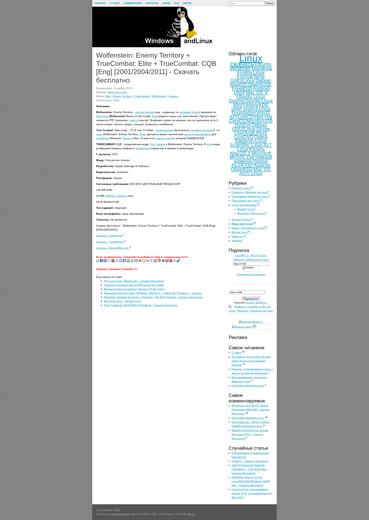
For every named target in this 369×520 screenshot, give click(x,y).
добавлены (143, 148)
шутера (207, 130)
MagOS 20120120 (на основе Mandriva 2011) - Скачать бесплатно (250, 434)
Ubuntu (262, 64)
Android (261, 88)
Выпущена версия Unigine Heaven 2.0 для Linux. (134, 289)
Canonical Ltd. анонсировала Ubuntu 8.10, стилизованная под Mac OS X (252, 493)
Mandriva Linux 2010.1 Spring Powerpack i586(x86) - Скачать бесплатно (251, 409)
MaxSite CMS (120, 514)
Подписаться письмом (251, 274)
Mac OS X (257, 92)
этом (210, 144)
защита (160, 138)
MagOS (238, 84)
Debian (263, 80)
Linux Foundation (251, 110)
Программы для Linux (247, 200)
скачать (242, 63)
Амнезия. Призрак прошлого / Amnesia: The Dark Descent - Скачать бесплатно (153, 297)
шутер (188, 134)
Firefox (244, 72)
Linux (250, 58)
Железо (237, 240)
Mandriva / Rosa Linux (252, 213)
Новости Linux (243, 188)
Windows (240, 68)
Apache (262, 165)
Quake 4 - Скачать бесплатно (250, 461)
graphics (121, 195)
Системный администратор (253, 159)
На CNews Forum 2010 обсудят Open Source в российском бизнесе (251, 360)
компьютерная (144, 112)
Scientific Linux (246, 145)
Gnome (236, 100)
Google (253, 100)
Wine (259, 76)
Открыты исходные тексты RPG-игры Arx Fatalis (134, 284)
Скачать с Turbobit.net (110, 241)
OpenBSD (242, 169)
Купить (257, 149)
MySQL (238, 157)
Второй (195, 112)
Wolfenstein (159, 96)
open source (244, 108)
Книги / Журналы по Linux (250, 227)
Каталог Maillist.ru (256, 302)
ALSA (237, 165)
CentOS (237, 120)
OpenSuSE (259, 84)
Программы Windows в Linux (251, 196)
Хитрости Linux (242, 219)
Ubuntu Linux (251, 96)
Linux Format (251, 74)
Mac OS (262, 169)
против (170, 138)
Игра (155, 116)
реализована (203, 134)
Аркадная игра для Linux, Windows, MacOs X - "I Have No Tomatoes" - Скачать (153, 293)
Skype (263, 129)
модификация (164, 130)
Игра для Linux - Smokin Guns (122, 301)
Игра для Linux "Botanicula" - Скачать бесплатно (134, 280)
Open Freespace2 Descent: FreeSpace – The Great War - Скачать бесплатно (250, 469)
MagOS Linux (246, 209)
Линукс (126, 138)
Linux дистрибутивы (246, 204)
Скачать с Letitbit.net (109, 235)
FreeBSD (242, 88)
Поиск (269, 3)
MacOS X (240, 153)
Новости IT (239, 236)
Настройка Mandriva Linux (248, 385)
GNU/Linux (243, 80)
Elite (108, 96)
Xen (248, 165)
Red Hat (263, 116)
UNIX (239, 92)
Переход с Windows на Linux (251, 192)
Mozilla (254, 120)
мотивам (185, 112)
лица (99, 134)
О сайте (237, 352)
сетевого (196, 130)
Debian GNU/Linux (249, 127)
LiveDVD (243, 137)
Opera (260, 137)
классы (133, 120)
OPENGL (110, 195)
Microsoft (261, 153)
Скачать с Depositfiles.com (112, 247)
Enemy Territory (122, 96)
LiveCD (246, 116)
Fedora (250, 104)
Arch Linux (250, 173)
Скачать (173, 96)
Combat (160, 144)
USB (268, 120)
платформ (102, 138)
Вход (191, 514)
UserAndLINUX (250, 133)
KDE (264, 104)
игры (106, 116)
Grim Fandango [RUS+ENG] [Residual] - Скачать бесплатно (141, 305)
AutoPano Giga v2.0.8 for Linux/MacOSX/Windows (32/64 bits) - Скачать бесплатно (251, 481)
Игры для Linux (117, 92)
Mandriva (262, 68)
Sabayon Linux (251, 141)
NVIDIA (243, 125)
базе (99, 116)
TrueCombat (142, 96)
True (152, 144)
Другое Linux (241, 232)
